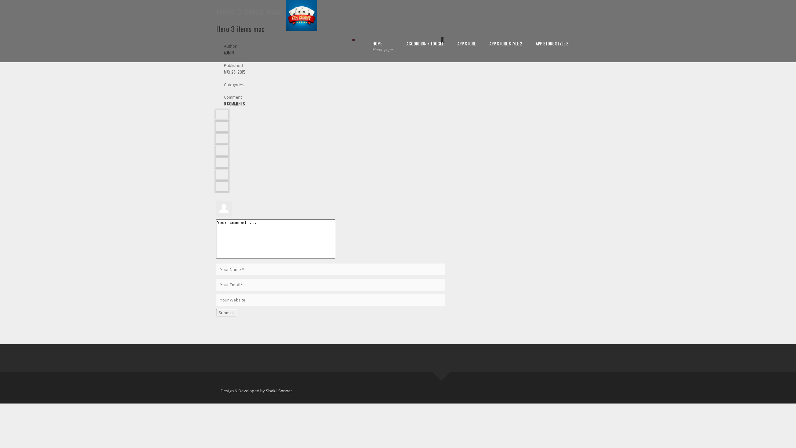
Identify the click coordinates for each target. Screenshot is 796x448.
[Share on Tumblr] (222, 151)
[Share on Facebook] (222, 115)
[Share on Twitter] (222, 126)
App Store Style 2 (505, 43)
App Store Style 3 (552, 43)
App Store (466, 43)
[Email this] (222, 186)
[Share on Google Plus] (222, 162)
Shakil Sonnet (279, 391)
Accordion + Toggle (425, 43)
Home (383, 46)
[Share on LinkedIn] (222, 139)
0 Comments (234, 103)
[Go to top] (441, 372)
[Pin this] (222, 175)
